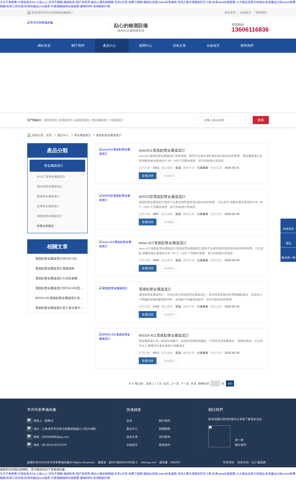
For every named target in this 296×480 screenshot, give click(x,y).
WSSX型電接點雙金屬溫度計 (162, 197)
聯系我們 (261, 12)
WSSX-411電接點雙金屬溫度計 (164, 335)
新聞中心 (145, 45)
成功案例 (164, 436)
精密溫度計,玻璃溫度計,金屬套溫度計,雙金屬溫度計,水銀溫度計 (83, 120)
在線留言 (245, 12)
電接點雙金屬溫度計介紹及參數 (56, 278)
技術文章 (179, 45)
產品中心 (109, 45)
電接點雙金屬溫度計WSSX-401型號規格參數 (59, 288)
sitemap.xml (148, 462)
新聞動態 (164, 428)
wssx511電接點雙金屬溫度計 (162, 150)
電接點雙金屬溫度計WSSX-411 (56, 258)
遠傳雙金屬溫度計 (48, 206)
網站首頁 (44, 45)
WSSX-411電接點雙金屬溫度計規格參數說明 (59, 298)
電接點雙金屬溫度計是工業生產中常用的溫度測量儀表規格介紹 (59, 307)
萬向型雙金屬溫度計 (49, 186)
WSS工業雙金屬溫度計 (51, 176)
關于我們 (77, 45)
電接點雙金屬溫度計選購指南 (55, 268)
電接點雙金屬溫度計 (108, 135)
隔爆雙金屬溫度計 (48, 196)
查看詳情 (147, 175)
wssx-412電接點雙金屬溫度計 (163, 243)
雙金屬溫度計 (82, 135)
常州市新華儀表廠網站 (57, 12)
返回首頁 (230, 12)
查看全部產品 (45, 225)
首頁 (49, 135)
